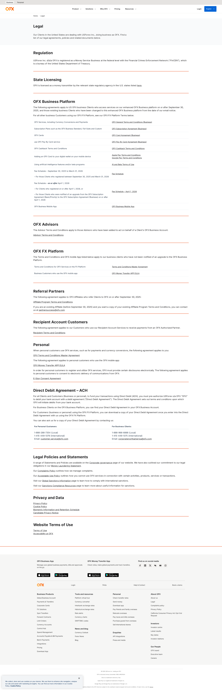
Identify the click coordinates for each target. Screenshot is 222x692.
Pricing (117, 9)
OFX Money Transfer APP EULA (125, 273)
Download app (118, 605)
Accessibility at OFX (43, 533)
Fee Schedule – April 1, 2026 (124, 191)
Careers (154, 658)
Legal (153, 602)
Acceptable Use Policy (49, 476)
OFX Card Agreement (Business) (126, 135)
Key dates (154, 635)
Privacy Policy (40, 503)
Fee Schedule (117, 174)
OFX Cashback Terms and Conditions (128, 148)
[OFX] (10, 9)
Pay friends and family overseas (125, 609)
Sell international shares (122, 625)
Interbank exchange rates (84, 605)
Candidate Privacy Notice (46, 513)
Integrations (41, 644)
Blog (76, 640)
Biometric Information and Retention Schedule (56, 509)
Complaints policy (157, 605)
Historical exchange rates (84, 609)
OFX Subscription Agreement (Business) (129, 129)
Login (73, 585)
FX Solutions (41, 609)
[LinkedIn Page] (145, 565)
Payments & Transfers (45, 602)
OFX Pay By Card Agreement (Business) (129, 142)
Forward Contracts (44, 617)
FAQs (104, 585)
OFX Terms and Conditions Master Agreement (56, 355)
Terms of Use (40, 530)
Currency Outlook (81, 632)
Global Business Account (46, 598)
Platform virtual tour (82, 598)
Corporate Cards (43, 605)
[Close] (79, 678)
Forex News (79, 636)
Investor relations (157, 639)
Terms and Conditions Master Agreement (130, 267)
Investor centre (156, 627)
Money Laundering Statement (66, 466)
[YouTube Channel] (160, 565)
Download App (42, 651)
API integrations (119, 636)
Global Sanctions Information (56, 481)
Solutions (89, 9)
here (139, 85)
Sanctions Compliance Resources (59, 486)
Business (9, 2)
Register (209, 9)
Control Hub (41, 628)
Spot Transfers (42, 613)
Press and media (119, 640)
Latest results (156, 631)
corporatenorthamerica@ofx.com (135, 439)
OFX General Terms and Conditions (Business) (132, 122)
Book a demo (177, 585)
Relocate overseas (120, 613)
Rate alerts (79, 613)
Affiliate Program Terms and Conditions (53, 302)
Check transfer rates (120, 598)
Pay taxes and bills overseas (123, 617)
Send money (117, 602)
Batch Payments (43, 640)
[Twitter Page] (150, 565)
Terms (151, 687)
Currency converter (82, 602)
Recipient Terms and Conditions (49, 333)
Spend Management (44, 632)
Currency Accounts (44, 625)
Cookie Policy (40, 506)
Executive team (156, 654)
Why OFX (104, 9)
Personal (20, 2)
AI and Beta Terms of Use (123, 164)
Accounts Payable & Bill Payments (50, 636)
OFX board (155, 650)
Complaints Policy (46, 471)
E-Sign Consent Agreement (47, 378)
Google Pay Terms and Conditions (127, 158)
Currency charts (81, 617)
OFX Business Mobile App (123, 206)
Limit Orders (41, 621)
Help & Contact (139, 585)
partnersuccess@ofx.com (52, 310)
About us (154, 598)
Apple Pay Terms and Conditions (126, 155)
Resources (129, 9)
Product (75, 9)
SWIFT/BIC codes (81, 621)
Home (35, 16)
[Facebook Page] (140, 565)
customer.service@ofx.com (54, 439)
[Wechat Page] (155, 565)
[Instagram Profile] (165, 565)
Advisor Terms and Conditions (48, 235)
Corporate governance (100, 462)
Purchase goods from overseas (124, 621)
